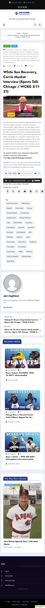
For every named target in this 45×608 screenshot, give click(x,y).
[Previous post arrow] (40, 319)
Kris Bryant (12, 56)
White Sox (23, 60)
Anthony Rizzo (18, 50)
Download (25, 184)
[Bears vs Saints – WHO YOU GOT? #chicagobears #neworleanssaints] (22, 442)
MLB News (29, 56)
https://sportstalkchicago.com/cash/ (19, 158)
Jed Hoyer (36, 54)
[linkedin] (19, 191)
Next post (7, 326)
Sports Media (10, 58)
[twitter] (13, 191)
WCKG (14, 46)
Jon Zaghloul (9, 66)
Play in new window (15, 184)
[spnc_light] (40, 25)
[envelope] (24, 191)
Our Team (7, 562)
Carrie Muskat (31, 50)
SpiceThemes (30, 565)
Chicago (5, 52)
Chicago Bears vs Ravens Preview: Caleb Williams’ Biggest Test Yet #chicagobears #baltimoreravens (20, 416)
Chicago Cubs (20, 52)
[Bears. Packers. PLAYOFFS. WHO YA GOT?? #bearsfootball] (22, 358)
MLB (25, 56)
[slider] (38, 180)
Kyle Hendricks (19, 56)
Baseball (25, 50)
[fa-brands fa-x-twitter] (21, 7)
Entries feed (8, 536)
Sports (4, 58)
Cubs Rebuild (29, 54)
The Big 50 (24, 58)
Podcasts (7, 46)
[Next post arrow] (40, 330)
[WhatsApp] (36, 191)
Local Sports (10, 485)
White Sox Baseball (31, 60)
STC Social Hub (16, 562)
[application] (22, 180)
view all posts (7, 307)
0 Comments (30, 66)
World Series (12, 62)
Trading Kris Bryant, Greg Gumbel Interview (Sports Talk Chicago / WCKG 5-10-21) (21, 321)
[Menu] (4, 24)
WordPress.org (9, 545)
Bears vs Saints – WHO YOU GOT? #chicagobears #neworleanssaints (20, 458)
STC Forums (26, 562)
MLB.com (35, 56)
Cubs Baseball (16, 54)
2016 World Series (9, 50)
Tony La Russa (12, 60)
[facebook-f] (19, 7)
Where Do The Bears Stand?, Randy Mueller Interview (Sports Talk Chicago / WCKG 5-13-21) (21, 331)
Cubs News (23, 54)
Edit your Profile (33, 300)
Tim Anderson (22, 247)
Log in (7, 531)
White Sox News (26, 256)
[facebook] (8, 191)
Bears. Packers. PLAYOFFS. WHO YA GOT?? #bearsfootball (20, 374)
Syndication (34, 562)
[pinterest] (30, 191)
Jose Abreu (6, 56)
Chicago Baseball (12, 52)
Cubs (10, 54)
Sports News (18, 58)
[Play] (6, 181)
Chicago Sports (29, 52)
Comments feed (10, 541)
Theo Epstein (31, 58)
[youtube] (26, 7)
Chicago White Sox (25, 218)
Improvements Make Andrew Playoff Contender (22, 503)
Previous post (8, 316)
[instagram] (24, 7)
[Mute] (33, 181)
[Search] (35, 24)
